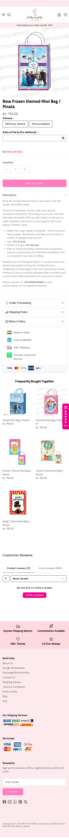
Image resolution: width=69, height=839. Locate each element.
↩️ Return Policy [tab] (15, 321)
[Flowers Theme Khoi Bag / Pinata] (18, 452)
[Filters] (6, 578)
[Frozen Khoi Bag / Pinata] (18, 401)
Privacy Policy (10, 691)
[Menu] (3, 14)
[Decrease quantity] (6, 169)
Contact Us (9, 677)
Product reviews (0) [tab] (18, 568)
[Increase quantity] (25, 169)
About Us (8, 663)
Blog (5, 696)
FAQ (5, 701)
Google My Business (14, 668)
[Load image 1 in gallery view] (34, 62)
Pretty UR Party (14, 151)
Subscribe (13, 791)
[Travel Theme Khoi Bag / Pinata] (51, 452)
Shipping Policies (12, 682)
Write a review (35, 595)
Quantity (8, 162)
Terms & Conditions (14, 687)
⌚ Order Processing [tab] (18, 303)
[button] (65, 416)
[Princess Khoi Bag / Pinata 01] (51, 401)
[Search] (10, 14)
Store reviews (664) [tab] (50, 568)
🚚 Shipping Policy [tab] (16, 312)
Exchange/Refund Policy (16, 672)
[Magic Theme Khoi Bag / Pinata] (18, 502)
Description (10, 195)
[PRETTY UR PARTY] (34, 14)
